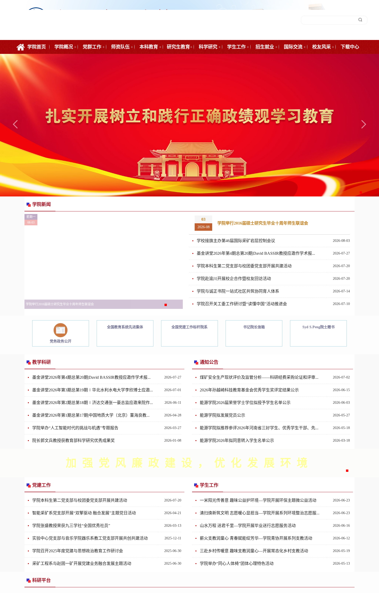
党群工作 (92, 47)
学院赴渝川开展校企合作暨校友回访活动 (234, 278)
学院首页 (36, 47)
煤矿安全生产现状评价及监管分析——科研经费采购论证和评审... (259, 377)
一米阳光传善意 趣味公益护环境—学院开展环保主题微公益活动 (258, 500)
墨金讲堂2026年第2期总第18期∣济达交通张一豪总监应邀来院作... (92, 402)
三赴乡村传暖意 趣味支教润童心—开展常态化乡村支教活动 (254, 551)
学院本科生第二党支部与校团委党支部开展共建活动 (244, 266)
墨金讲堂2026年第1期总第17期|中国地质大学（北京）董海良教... (91, 415)
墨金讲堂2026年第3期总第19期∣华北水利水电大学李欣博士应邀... (92, 390)
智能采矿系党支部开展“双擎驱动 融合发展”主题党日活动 (84, 513)
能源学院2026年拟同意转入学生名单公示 (237, 440)
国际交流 (293, 47)
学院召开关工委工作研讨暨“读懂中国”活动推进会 (242, 304)
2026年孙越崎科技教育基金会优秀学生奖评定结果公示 (249, 390)
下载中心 (350, 47)
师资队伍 (120, 47)
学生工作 (236, 47)
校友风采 (321, 47)
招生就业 (265, 47)
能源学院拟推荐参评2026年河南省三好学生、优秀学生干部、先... (259, 428)
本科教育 (148, 47)
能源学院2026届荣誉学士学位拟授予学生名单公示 (245, 402)
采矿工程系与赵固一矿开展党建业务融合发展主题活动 (81, 563)
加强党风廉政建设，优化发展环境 (189, 463)
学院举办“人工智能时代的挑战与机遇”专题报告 (75, 428)
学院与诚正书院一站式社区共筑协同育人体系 (238, 291)
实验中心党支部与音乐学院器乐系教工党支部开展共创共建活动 (90, 538)
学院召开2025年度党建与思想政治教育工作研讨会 (77, 551)
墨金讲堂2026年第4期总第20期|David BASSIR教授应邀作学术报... (256, 253)
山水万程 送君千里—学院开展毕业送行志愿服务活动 (248, 525)
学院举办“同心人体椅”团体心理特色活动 (237, 563)
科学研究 (208, 47)
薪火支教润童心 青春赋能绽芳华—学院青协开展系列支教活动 (256, 538)
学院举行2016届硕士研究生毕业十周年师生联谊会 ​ (263, 223)
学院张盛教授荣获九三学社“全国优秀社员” (71, 525)
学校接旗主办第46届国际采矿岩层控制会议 (236, 240)
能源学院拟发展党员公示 (222, 415)
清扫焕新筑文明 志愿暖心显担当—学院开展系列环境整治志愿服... (259, 513)
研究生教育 (178, 47)
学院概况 (63, 47)
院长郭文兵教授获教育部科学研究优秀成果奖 (73, 440)
